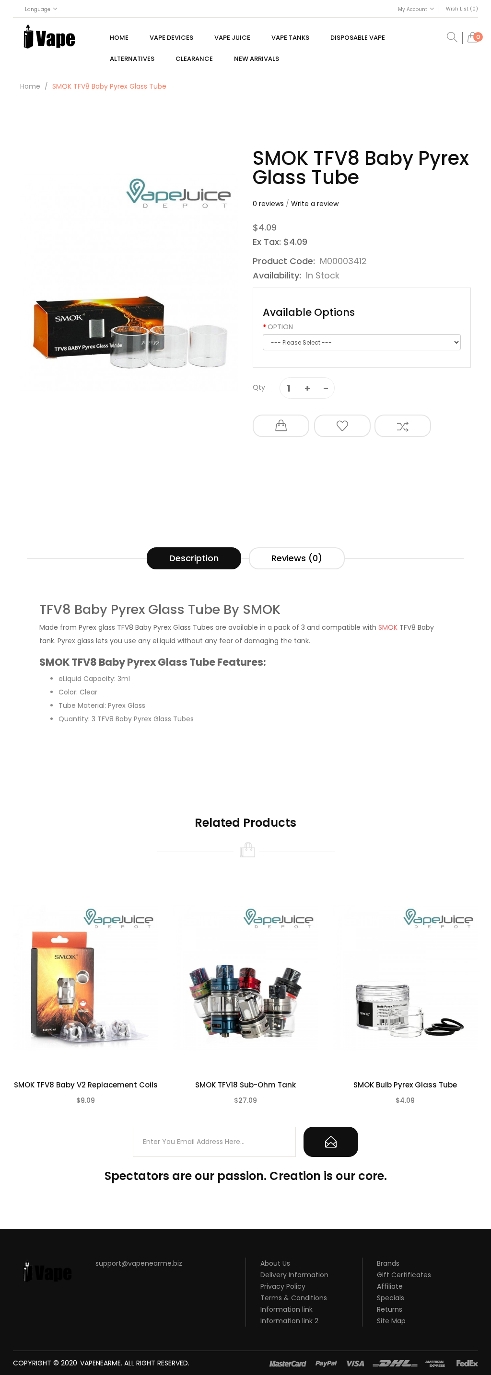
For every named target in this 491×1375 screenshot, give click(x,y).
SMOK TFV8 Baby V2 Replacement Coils (86, 1084)
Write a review (315, 203)
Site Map (391, 1321)
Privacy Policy (282, 1286)
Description (194, 558)
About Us (275, 1263)
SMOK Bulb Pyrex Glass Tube (405, 1084)
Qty (259, 387)
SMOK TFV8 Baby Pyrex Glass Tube (109, 86)
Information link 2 (289, 1321)
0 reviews (268, 203)
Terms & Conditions (293, 1298)
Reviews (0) (296, 558)
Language (37, 9)
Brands (388, 1263)
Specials (390, 1298)
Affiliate (390, 1286)
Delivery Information (294, 1275)
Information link (286, 1309)
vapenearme (100, 1363)
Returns (389, 1309)
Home (30, 86)
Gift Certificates (404, 1275)
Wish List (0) (462, 8)
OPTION (280, 327)
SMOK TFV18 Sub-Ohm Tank (245, 1084)
